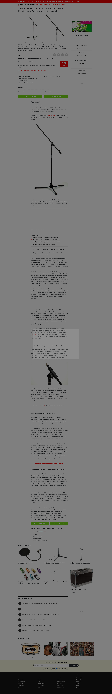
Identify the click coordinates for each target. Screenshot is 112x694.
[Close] (78, 334)
